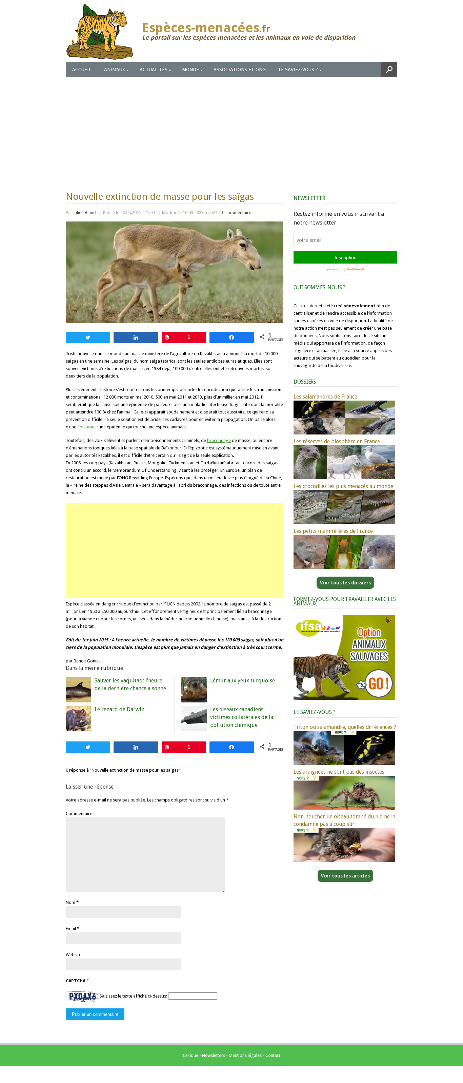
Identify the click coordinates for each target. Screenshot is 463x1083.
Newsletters (213, 1055)
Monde (190, 69)
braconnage (219, 440)
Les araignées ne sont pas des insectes (339, 772)
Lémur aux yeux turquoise (242, 680)
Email (71, 928)
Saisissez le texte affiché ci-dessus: (133, 996)
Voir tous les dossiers (345, 582)
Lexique (190, 1055)
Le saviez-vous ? (298, 69)
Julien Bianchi (86, 212)
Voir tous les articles (345, 875)
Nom (70, 902)
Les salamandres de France (325, 396)
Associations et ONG (240, 69)
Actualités (153, 69)
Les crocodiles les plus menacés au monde (343, 486)
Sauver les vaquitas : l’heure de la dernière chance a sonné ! (130, 688)
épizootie (86, 426)
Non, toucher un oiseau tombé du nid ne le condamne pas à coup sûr (344, 820)
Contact (272, 1055)
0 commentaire (236, 212)
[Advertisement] (231, 128)
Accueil (81, 69)
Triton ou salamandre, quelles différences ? (345, 727)
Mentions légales (245, 1055)
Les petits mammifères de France (333, 531)
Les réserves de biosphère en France (337, 441)
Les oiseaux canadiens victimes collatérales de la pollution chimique (241, 717)
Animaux (114, 69)
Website (73, 954)
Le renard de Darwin (119, 709)
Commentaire (79, 813)
